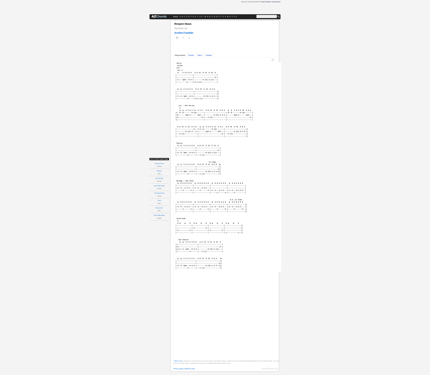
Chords (190, 55)
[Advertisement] (159, 54)
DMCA (187, 369)
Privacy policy (178, 369)
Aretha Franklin (183, 32)
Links (193, 369)
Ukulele (208, 55)
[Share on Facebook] (177, 38)
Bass (199, 55)
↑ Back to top (177, 361)
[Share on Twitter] (183, 38)
